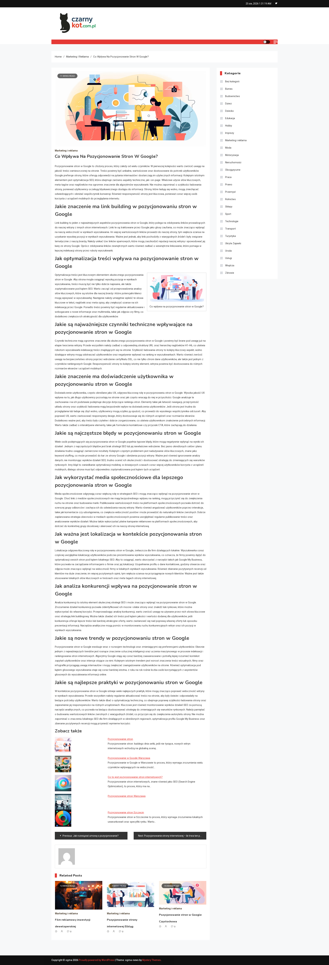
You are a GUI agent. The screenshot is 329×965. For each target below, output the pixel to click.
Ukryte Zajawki (233, 243)
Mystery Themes (151, 960)
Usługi (228, 258)
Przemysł (230, 192)
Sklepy (228, 206)
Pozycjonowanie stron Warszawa (126, 796)
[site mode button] (266, 42)
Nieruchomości (233, 162)
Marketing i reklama (66, 150)
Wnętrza (229, 265)
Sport (228, 214)
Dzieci (228, 103)
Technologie (231, 221)
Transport (230, 228)
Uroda (228, 250)
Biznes (229, 88)
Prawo (228, 184)
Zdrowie (229, 272)
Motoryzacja (232, 155)
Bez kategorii (232, 81)
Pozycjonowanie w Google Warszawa (129, 758)
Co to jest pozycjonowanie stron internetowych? (135, 777)
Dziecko (229, 111)
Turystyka (230, 236)
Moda (228, 147)
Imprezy (229, 133)
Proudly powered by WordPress (97, 960)
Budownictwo (232, 96)
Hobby (228, 125)
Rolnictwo (230, 199)
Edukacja (230, 118)
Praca (228, 177)
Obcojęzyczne (232, 169)
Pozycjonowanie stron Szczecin (126, 812)
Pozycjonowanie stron (120, 739)
